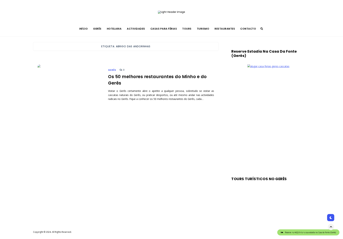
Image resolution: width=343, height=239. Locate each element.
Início (83, 28)
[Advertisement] (268, 121)
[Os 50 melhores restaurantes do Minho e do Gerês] (70, 91)
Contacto (248, 28)
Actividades (136, 28)
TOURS (187, 28)
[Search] (262, 28)
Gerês (97, 28)
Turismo (203, 28)
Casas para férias (163, 28)
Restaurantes (225, 28)
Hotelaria (114, 28)
